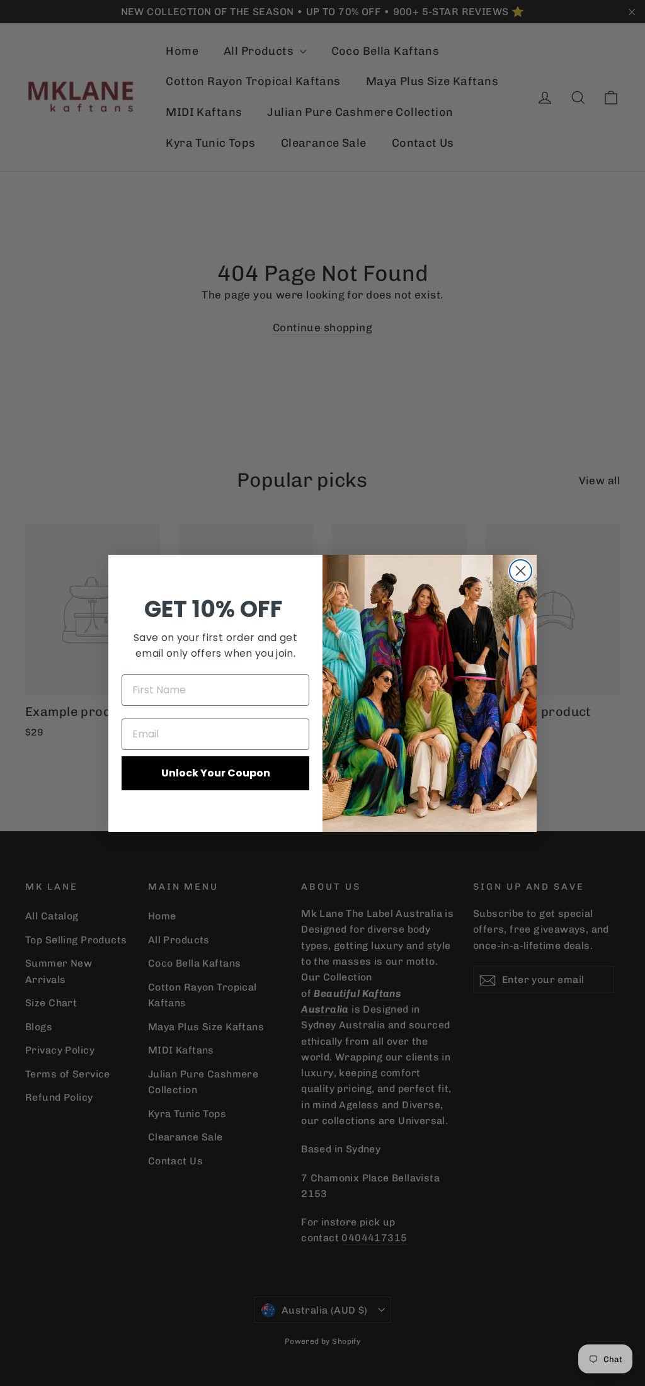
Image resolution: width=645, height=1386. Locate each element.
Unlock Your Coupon (215, 773)
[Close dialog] (521, 571)
